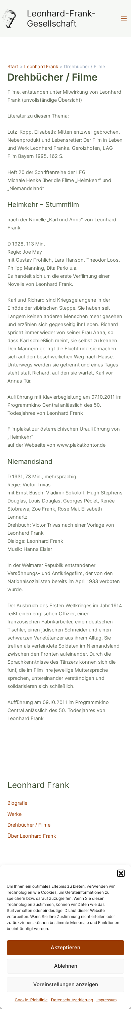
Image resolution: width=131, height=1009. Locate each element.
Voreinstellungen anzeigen (65, 984)
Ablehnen (65, 966)
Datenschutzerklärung (72, 999)
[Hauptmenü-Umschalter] (124, 18)
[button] (121, 873)
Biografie (17, 803)
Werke (14, 814)
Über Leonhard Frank (31, 836)
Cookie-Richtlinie (31, 999)
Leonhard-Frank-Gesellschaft (61, 18)
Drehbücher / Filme (28, 825)
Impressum (106, 999)
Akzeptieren (65, 947)
